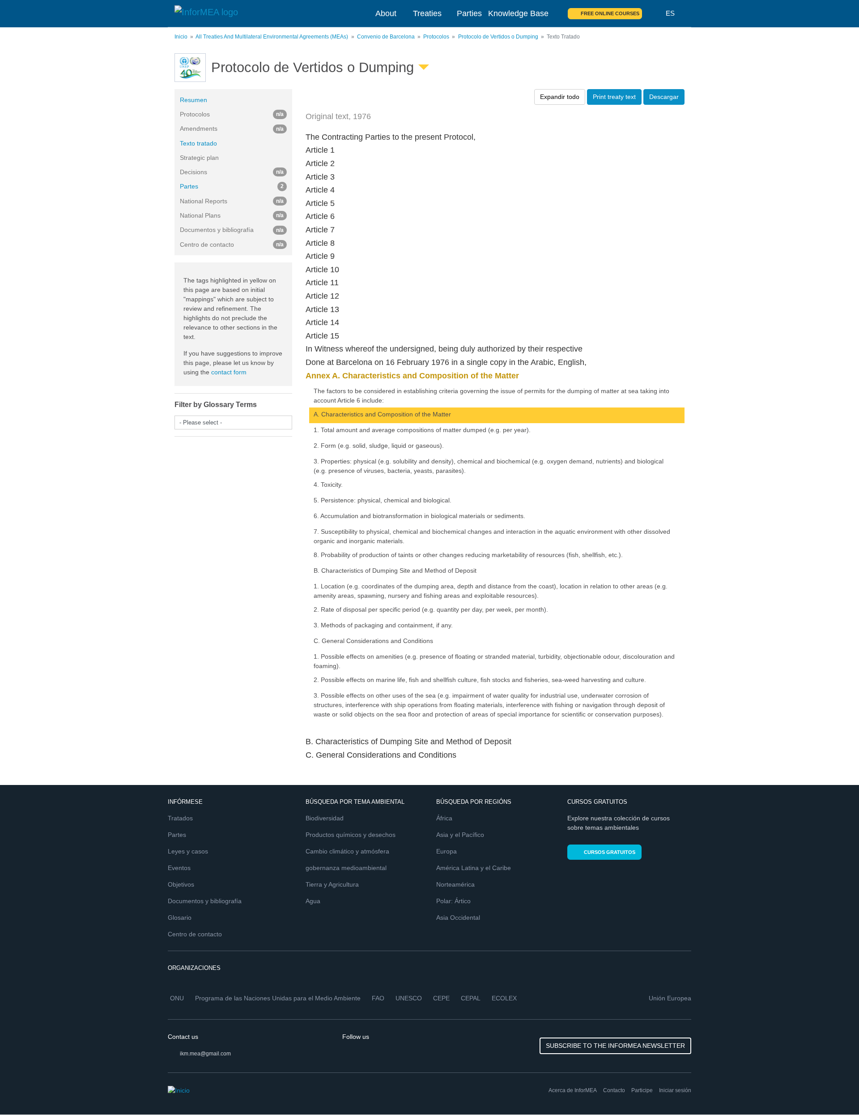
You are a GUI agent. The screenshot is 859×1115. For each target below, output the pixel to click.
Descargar (664, 96)
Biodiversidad (325, 818)
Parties (469, 13)
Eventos (179, 867)
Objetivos (181, 884)
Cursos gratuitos (609, 852)
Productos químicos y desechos (350, 834)
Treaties (427, 13)
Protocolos (436, 37)
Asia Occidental (458, 917)
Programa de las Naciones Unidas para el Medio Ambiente (278, 998)
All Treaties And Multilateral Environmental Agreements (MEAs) (272, 37)
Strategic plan (199, 157)
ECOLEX (504, 998)
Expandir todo (559, 96)
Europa (446, 851)
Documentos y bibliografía (205, 901)
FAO (378, 998)
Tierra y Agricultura (332, 884)
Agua (313, 901)
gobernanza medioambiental (346, 867)
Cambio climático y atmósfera (347, 851)
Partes (232, 186)
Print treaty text (614, 96)
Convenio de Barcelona (386, 37)
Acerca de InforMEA (573, 1090)
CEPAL (471, 998)
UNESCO (408, 998)
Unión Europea (670, 998)
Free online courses (610, 13)
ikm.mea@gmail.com (205, 1054)
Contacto (614, 1090)
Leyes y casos (188, 851)
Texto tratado (198, 143)
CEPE (441, 998)
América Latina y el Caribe (473, 867)
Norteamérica (455, 884)
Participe (642, 1090)
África (444, 818)
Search (654, 13)
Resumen (193, 99)
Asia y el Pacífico (460, 834)
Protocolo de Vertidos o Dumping (498, 37)
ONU (177, 998)
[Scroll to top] (833, 1089)
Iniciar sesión (675, 1090)
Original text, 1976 (338, 116)
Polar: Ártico (453, 901)
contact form (229, 372)
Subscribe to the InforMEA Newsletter (615, 1045)
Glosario (179, 917)
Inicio (180, 37)
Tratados (180, 818)
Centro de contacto (195, 934)
